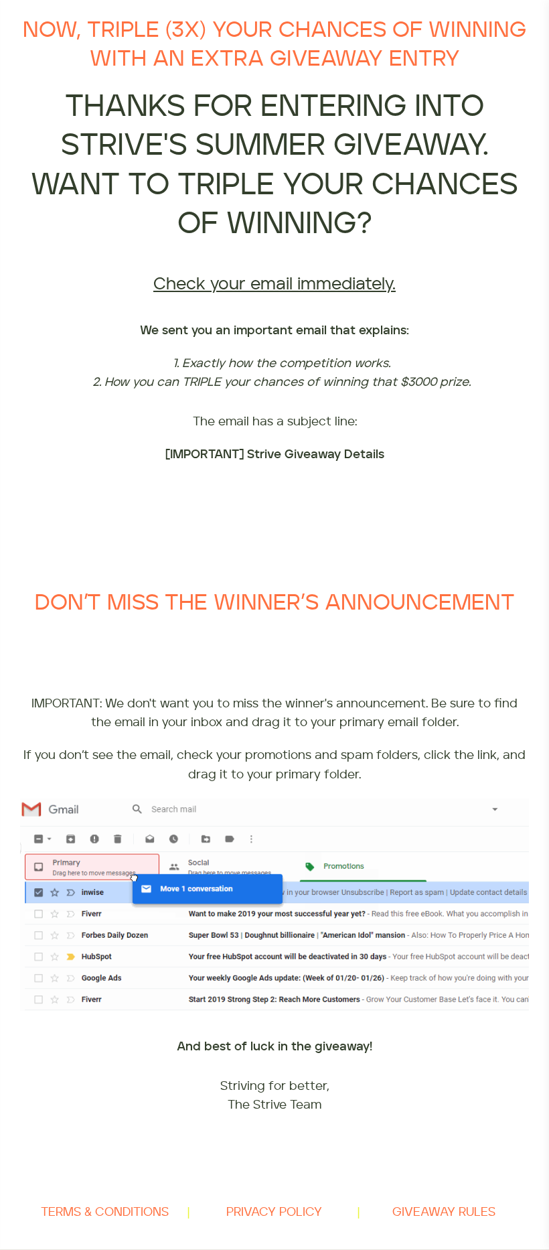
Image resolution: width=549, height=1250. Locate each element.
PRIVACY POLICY (274, 1212)
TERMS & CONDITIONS (105, 1212)
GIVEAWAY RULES (443, 1212)
